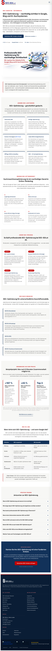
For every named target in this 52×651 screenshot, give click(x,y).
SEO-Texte (18, 137)
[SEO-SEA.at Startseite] (8, 581)
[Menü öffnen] (49, 2)
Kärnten (4, 630)
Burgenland (16, 634)
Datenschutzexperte (31, 610)
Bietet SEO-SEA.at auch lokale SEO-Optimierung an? (17, 524)
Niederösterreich (17, 632)
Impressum (5, 647)
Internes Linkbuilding (7, 604)
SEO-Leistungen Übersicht (8, 595)
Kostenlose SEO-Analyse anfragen (13, 36)
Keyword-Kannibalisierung (32, 608)
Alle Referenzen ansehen (26, 414)
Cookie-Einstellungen (24, 647)
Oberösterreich (6, 634)
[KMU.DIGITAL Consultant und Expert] (9, 643)
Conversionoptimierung (32, 606)
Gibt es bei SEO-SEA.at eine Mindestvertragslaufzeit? (17, 529)
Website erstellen (30, 600)
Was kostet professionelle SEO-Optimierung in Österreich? (19, 510)
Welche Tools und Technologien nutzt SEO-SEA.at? (17, 534)
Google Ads (29, 595)
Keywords (5, 602)
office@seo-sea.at (6, 624)
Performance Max (30, 598)
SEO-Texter (5, 600)
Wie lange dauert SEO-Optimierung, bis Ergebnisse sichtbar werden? (22, 506)
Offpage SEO (5, 606)
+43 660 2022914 (6, 622)
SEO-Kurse (5, 610)
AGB (10, 647)
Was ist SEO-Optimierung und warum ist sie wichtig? (17, 501)
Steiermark (16, 630)
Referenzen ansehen (30, 36)
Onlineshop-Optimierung (32, 604)
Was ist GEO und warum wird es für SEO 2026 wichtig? (18, 520)
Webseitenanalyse (6, 598)
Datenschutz (15, 647)
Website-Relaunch (31, 602)
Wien (4, 632)
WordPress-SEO (6, 608)
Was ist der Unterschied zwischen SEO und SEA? (16, 515)
